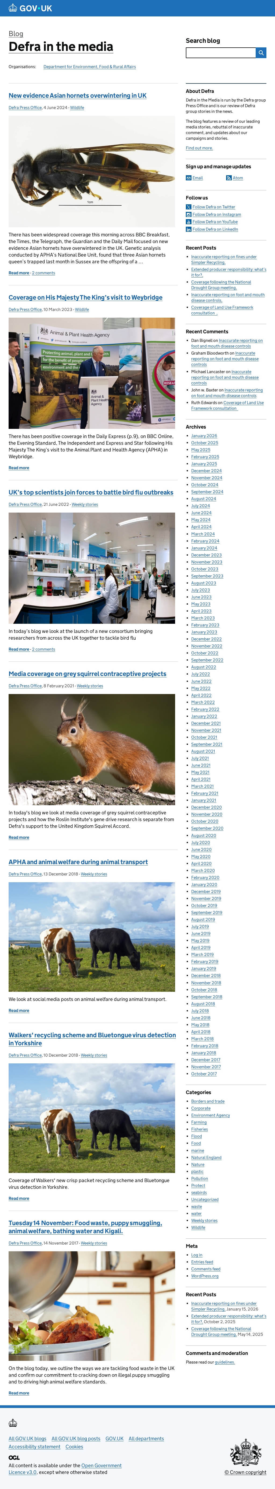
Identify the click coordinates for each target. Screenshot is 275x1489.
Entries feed (202, 1261)
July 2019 (200, 926)
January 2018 (203, 1052)
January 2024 (204, 548)
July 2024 (200, 505)
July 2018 (200, 1010)
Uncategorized (205, 1199)
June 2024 (201, 512)
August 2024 (203, 498)
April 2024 (201, 526)
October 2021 (204, 737)
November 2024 (206, 477)
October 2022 (204, 653)
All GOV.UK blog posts (76, 1438)
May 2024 (201, 519)
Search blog (203, 40)
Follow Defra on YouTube (215, 221)
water (196, 1213)
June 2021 (201, 765)
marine (197, 1150)
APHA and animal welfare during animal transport (78, 862)
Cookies (74, 1447)
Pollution (199, 1178)
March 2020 (203, 870)
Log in (196, 1254)
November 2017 (206, 1066)
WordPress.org (205, 1275)
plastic (197, 1171)
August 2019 (203, 919)
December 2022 (206, 639)
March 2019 (202, 954)
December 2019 (206, 891)
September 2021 (206, 744)
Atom (238, 177)
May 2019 (200, 940)
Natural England (206, 1157)
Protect (198, 1185)
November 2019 (206, 898)
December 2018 (206, 975)
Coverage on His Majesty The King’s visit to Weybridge (85, 297)
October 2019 (204, 905)
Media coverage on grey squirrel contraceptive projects (88, 674)
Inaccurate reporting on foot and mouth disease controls (225, 359)
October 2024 (204, 484)
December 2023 (206, 555)
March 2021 (202, 786)
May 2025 (200, 449)
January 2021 (203, 800)
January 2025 (204, 463)
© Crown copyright (245, 1472)
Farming (199, 1122)
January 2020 (204, 884)
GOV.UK (115, 1438)
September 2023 (207, 576)
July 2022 (200, 674)
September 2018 (206, 996)
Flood (196, 1136)
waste (196, 1206)
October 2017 (204, 1073)
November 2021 (206, 730)
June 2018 (201, 1017)
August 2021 (203, 751)
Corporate (201, 1108)
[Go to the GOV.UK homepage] (30, 8)
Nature (197, 1164)
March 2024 (203, 534)
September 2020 (207, 828)
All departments (146, 1438)
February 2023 (205, 625)
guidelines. (225, 1362)
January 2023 (204, 632)
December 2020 (206, 807)
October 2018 (204, 989)
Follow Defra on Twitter (214, 206)
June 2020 (201, 849)
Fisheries (199, 1129)
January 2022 (204, 716)
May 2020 (201, 856)
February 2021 (204, 793)
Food (196, 1143)
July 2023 (200, 590)
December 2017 (205, 1059)
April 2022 (201, 695)
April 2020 (201, 863)
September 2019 (206, 912)
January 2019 (203, 968)
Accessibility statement (34, 1447)
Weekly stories (85, 504)
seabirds (199, 1192)
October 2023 (204, 569)
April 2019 (201, 947)
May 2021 (200, 772)
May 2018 (200, 1024)
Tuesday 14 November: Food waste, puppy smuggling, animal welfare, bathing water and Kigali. (85, 1227)
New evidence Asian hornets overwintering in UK (78, 95)
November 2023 (206, 562)
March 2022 (203, 702)
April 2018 (201, 1031)
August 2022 (203, 667)
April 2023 (201, 611)
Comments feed (205, 1268)
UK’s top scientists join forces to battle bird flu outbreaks (91, 492)
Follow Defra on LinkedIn (215, 229)
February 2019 (204, 961)
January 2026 (204, 435)
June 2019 (201, 933)
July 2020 (200, 842)
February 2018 (204, 1045)
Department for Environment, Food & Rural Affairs (90, 66)
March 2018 (202, 1038)
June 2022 (201, 681)
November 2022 (206, 646)
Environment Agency (210, 1115)
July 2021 (200, 758)
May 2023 (201, 604)
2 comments (43, 272)
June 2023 (201, 597)
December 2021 (206, 723)
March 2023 (203, 618)
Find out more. (199, 147)
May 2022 (201, 688)
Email (198, 177)
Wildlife (77, 107)
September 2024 (207, 491)
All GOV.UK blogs (27, 1438)
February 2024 (205, 541)
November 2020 (206, 814)
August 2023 (203, 583)
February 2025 (205, 456)
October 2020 (204, 821)
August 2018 (203, 1003)
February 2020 (205, 877)
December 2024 (206, 470)
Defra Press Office (25, 107)
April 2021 (201, 779)
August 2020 (203, 835)
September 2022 (207, 660)
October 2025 (204, 442)
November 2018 (206, 982)
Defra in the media (61, 46)
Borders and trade (208, 1101)
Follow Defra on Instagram (217, 214)
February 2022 (205, 709)
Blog (16, 33)
